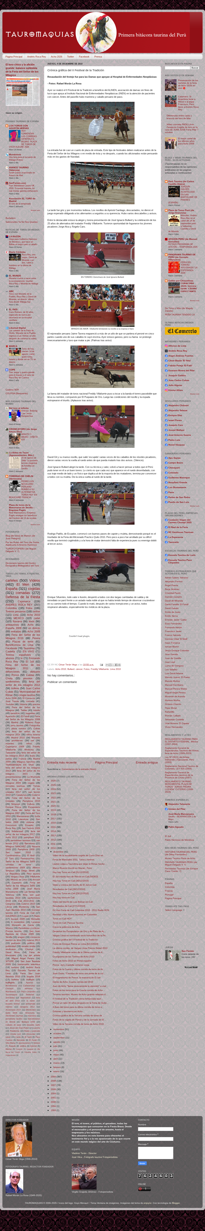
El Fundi (33, 1040)
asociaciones (24, 1043)
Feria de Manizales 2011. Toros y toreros (73, 859)
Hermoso (29, 988)
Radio (37, 916)
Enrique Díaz (175, 415)
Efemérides (31, 1010)
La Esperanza (175, 537)
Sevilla (9, 937)
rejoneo (9, 1007)
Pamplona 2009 (26, 849)
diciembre (58, 852)
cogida (31, 783)
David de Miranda (174, 601)
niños (29, 743)
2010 (54, 848)
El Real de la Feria (178, 527)
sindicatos (11, 949)
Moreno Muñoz (172, 700)
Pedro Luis (174, 440)
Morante (36, 737)
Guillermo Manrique (179, 477)
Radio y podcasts (32, 1031)
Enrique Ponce (13, 807)
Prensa (98, 56)
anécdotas (10, 998)
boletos (15, 979)
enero (56, 1071)
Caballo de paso (13, 1025)
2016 (54, 823)
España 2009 (13, 628)
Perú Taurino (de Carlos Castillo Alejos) (181, 182)
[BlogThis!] (110, 664)
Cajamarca (24, 601)
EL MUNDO (15, 276)
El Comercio (29, 698)
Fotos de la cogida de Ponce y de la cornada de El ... (79, 1020)
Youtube (10, 704)
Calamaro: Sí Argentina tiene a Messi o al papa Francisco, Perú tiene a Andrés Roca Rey (188, 103)
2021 (54, 802)
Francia (22, 759)
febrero (57, 1067)
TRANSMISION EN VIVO (20, 765)
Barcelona (30, 843)
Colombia (11, 608)
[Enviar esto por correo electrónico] (107, 664)
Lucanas (35, 922)
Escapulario (34, 807)
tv (22, 658)
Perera (36, 638)
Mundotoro (15, 154)
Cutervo (36, 795)
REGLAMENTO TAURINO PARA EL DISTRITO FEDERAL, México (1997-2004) (181, 741)
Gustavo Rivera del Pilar (181, 370)
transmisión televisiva (29, 964)
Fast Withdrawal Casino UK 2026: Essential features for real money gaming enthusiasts (23, 188)
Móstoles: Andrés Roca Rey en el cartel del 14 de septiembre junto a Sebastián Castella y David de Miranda (182, 223)
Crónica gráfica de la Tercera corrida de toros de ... (79, 1015)
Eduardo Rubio (31, 1052)
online (36, 611)
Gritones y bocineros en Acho (67, 1011)
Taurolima (29, 648)
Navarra (17, 621)
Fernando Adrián (173, 627)
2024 (54, 789)
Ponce (15, 675)
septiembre (59, 1037)
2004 (54, 1093)
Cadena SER (12, 390)
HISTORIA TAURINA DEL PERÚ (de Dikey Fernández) (181, 853)
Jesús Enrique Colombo (177, 650)
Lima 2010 (115, 669)
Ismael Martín (172, 647)
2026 (54, 781)
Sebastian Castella (174, 719)
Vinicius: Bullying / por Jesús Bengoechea (29, 413)
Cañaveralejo (29, 986)
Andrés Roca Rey (36, 56)
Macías (9, 1049)
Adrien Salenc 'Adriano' (177, 578)
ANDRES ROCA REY (19, 604)
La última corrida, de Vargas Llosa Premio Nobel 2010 (80, 948)
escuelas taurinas (15, 786)
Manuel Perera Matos (176, 689)
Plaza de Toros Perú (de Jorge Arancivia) (181, 211)
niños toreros (33, 734)
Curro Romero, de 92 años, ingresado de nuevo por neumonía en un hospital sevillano (21, 316)
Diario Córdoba (17, 252)
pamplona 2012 (32, 837)
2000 (54, 1102)
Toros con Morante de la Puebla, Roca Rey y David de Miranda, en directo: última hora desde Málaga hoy (22, 298)
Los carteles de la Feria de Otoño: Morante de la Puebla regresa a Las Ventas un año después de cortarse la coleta (22, 334)
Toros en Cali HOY (62, 919)
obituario (35, 671)
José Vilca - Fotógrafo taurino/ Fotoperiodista (95, 1157)
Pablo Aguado (176, 827)
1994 (54, 1106)
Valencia (10, 895)
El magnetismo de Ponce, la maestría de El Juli (76, 977)
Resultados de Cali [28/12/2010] (69, 889)
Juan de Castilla (173, 658)
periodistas (30, 1004)
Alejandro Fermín (174, 581)
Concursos (11, 825)
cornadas (23, 593)
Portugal (169, 895)
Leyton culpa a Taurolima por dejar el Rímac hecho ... (80, 864)
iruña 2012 (11, 837)
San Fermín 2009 (31, 828)
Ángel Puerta (171, 585)
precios (36, 704)
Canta (18, 1037)
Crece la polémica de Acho (66, 927)
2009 (54, 1077)
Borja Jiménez (172, 589)
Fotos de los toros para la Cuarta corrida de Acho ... (79, 990)
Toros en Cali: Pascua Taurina (68, 923)
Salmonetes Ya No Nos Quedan (22, 222)
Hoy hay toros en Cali (63, 897)
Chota (9, 678)
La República (13, 874)
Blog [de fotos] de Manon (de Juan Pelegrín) (20, 537)
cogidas (34, 589)
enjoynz (148, 1203)
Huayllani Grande (177, 482)
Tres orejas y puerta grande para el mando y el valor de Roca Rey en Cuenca (21, 375)
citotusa (30, 822)
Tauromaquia (11, 995)
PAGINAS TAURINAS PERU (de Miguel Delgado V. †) (181, 863)
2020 (54, 806)
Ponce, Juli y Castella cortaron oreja (71, 965)
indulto (36, 710)
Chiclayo (9, 988)
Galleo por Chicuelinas (180, 281)
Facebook (84, 56)
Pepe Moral (171, 708)
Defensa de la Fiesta (23, 597)
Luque (25, 916)
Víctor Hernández (174, 727)
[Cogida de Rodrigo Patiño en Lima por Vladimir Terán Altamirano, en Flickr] (102, 590)
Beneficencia (11, 986)
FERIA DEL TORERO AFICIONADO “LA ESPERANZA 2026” (189, 267)
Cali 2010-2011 (26, 901)
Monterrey (24, 907)
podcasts (15, 943)
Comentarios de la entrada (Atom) (79, 769)
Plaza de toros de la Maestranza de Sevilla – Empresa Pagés (22, 507)
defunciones (13, 671)
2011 (53, 844)
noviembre (59, 1029)
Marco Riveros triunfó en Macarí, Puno (72, 868)
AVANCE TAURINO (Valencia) (19, 168)
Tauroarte (173, 542)
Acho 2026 (56, 56)
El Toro (10, 858)
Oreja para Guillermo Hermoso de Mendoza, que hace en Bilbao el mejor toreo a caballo (23, 242)
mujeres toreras (13, 1004)
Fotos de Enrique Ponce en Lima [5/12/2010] (75, 944)
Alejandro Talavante (179, 804)
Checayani (174, 468)
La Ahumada (33, 777)
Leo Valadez (171, 669)
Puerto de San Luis (178, 502)
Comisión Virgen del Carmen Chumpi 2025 (180, 521)
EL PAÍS (13, 309)
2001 (54, 1098)
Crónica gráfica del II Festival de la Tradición (75, 939)
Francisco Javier (173, 631)
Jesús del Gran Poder (19, 1028)
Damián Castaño (173, 597)
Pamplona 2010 (31, 801)
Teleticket (30, 995)
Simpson (15, 804)
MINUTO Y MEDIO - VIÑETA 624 (29, 437)
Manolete (21, 1040)
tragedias (30, 713)
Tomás (36, 786)
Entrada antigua (147, 762)
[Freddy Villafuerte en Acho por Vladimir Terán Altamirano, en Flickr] (102, 447)
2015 (54, 827)
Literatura (23, 819)
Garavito (19, 1049)
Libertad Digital (17, 328)
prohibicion (17, 740)
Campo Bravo (175, 463)
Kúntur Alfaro (175, 390)
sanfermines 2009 (15, 867)
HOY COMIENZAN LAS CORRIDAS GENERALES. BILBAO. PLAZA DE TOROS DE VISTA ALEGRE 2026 (23, 139)
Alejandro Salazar (177, 410)
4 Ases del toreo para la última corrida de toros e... (78, 1007)
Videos (34, 580)
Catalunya (21, 795)
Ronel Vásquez (176, 445)
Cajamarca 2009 (15, 746)
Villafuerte (35, 876)
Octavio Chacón (173, 704)
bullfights (10, 982)
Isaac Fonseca (172, 643)
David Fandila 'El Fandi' (177, 604)
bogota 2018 (33, 976)
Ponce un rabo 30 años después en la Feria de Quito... (80, 1003)
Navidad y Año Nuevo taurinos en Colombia (75, 914)
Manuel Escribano (174, 685)
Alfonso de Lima (18, 879)
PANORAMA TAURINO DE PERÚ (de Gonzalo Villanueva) (182, 257)
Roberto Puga (32, 722)
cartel (37, 618)
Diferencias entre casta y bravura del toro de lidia (179, 116)
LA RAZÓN (14, 236)
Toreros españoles (18, 654)
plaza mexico (19, 728)
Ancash (36, 879)
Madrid (14, 722)
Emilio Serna (171, 616)
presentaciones (13, 777)
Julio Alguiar (175, 385)
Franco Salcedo (173, 635)
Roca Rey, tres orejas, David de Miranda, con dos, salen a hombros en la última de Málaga (23, 261)
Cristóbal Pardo (173, 593)
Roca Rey (11, 828)
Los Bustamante (177, 487)
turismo (15, 967)
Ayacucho (11, 716)
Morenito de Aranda (175, 696)
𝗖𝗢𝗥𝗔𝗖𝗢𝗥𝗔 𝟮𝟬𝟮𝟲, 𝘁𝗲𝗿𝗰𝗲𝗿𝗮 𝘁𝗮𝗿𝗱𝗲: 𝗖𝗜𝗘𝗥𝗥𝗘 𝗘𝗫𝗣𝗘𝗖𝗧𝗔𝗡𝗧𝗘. (189, 287)
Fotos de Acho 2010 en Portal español (72, 961)
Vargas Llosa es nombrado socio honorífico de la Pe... (80, 935)
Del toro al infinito (19, 408)
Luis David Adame (174, 673)
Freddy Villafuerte (100, 669)
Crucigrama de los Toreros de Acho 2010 (73, 956)
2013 (54, 835)
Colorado (173, 472)
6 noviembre (18, 922)
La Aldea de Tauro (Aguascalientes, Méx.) (21, 453)
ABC (11, 291)
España (11, 589)
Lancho (36, 1028)
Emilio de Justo (172, 612)
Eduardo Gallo (33, 1025)
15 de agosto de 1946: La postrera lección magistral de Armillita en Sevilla (29, 463)
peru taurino (17, 725)
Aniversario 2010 (13, 1010)
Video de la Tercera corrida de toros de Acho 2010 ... (79, 1024)
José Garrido (171, 654)
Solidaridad (17, 831)
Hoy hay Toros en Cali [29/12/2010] (71, 893)
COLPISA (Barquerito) (17, 393)
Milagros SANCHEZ (16, 846)
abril (55, 1059)
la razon (31, 1001)
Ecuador (29, 825)
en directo (34, 628)
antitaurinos (12, 624)
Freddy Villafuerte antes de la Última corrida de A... (78, 952)
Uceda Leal (15, 1034)
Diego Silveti (28, 870)
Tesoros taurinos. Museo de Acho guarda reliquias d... (80, 994)
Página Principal (13, 56)
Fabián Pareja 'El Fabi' (180, 365)
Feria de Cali (27, 913)
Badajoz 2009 (28, 1022)
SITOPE (10, 961)
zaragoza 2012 (27, 1007)
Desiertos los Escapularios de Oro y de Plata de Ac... (79, 931)
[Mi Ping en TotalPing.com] (191, 967)
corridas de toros (18, 864)
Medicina (29, 749)
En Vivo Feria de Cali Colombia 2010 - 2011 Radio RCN (81, 910)
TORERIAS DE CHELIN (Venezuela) (21, 477)
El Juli (30, 661)
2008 (54, 1081)
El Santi (28, 1037)
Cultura (30, 804)
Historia (23, 704)
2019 (54, 810)
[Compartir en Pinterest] (119, 664)
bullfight (30, 979)
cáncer (79, 669)
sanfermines (13, 681)
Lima (16, 614)
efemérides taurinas (14, 1016)
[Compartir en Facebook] (116, 664)
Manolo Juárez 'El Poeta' (177, 677)
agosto (57, 1042)
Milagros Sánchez (26, 762)
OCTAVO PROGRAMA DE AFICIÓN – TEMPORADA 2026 (182, 245)
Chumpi (29, 949)
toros (31, 621)
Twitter (70, 56)
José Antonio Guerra (179, 435)
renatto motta (28, 946)
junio (56, 1050)
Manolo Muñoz (172, 681)
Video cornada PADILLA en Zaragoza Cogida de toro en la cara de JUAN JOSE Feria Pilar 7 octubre (181, 128)
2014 (54, 831)
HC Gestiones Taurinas (180, 532)
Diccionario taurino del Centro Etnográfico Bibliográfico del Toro (22, 564)
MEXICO (19, 618)
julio (55, 1046)
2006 (54, 1089)
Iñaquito (12, 1046)
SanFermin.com (17, 183)
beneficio (15, 713)
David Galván (172, 608)
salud (8, 1037)
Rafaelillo (169, 712)
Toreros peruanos (16, 611)
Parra (171, 492)
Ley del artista (32, 955)
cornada (30, 701)
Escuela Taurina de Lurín (182, 555)
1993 (54, 1110)
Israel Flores (175, 420)
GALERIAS (11, 916)
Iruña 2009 (12, 889)
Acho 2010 (60, 669)
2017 (54, 818)
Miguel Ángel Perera (23, 958)
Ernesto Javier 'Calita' (176, 620)
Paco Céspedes (28, 992)
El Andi (31, 855)
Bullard (70, 669)
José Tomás (12, 701)
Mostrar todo (35, 210)
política (23, 1046)
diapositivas (25, 998)
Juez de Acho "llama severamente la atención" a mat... (80, 986)
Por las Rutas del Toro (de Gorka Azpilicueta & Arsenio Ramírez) (22, 543)
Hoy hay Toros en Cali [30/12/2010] (71, 881)
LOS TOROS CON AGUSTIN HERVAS (19, 127)
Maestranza (11, 992)
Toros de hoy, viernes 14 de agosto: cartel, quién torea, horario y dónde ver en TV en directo (22, 355)
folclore (37, 1043)
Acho (30, 624)
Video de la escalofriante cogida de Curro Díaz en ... (79, 855)
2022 (54, 797)
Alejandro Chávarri (178, 405)
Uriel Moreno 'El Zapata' (177, 723)
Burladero (11, 218)
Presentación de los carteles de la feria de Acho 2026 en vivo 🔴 (188, 84)
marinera (32, 1016)
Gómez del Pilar (176, 809)
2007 (54, 1085)
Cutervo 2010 (28, 904)
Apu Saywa (174, 458)
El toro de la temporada (20, 204)
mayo (56, 1054)
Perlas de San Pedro (179, 497)
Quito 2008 (11, 1013)
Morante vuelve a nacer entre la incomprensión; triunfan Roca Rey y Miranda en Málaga (23, 281)
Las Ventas (29, 892)
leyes (32, 756)
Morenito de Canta (23, 925)
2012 (54, 840)
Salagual (30, 1049)
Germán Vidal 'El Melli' (176, 639)
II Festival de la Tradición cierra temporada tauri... (78, 999)
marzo (56, 1063)
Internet (33, 1046)
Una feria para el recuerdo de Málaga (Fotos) (22, 158)
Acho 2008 (11, 698)
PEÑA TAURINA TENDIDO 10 (180, 314)
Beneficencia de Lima (19, 644)
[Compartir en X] (113, 664)
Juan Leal (170, 662)
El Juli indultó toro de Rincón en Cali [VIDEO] (75, 876)
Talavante (11, 753)
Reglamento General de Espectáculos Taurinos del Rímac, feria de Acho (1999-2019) (182, 750)
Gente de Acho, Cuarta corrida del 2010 (73, 982)
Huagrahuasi (11, 1055)
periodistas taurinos (21, 840)
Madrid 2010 (18, 737)
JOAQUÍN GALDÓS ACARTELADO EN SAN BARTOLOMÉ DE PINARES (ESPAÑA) (182, 194)
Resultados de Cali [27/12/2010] (69, 906)
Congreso (11, 904)
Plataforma (14, 1031)
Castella (10, 651)
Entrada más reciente (62, 762)
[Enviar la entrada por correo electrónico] (101, 664)
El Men (22, 584)
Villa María (10, 1043)
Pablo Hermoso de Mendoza (179, 840)
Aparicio (29, 983)
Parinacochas (27, 858)
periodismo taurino (14, 1019)
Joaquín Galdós (177, 375)
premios (27, 678)
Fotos (87, 669)
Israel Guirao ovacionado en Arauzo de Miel (22, 174)
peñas (9, 759)
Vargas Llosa (17, 876)
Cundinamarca (13, 855)
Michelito (35, 919)
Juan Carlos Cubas (178, 380)
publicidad (11, 946)
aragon (21, 937)
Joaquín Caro (175, 425)
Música (9, 928)
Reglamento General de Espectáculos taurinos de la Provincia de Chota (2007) (179, 775)
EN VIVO (28, 651)
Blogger (176, 1203)
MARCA (13, 346)
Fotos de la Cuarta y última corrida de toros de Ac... (79, 969)
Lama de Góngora (174, 666)
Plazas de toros (22, 641)
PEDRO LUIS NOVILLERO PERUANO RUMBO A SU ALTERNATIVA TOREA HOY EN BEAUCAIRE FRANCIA (23, 489)
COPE (12, 370)
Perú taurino (33, 874)
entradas (16, 631)
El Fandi (25, 716)
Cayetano (17, 883)
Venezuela (29, 1013)
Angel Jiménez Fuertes (180, 356)
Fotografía (34, 725)
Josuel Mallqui (176, 430)
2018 (54, 814)
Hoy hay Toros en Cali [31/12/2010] (71, 872)
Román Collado (173, 716)
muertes (10, 743)
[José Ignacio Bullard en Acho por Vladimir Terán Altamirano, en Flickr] (102, 524)
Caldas (30, 675)
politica (30, 943)
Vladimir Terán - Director (84, 1153)
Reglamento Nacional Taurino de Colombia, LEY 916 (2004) (181, 767)
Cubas (36, 728)
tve (32, 740)
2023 (54, 793)
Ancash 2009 (18, 919)
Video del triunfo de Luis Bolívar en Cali (73, 902)
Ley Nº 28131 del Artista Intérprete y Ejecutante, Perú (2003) (179, 760)
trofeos (15, 688)
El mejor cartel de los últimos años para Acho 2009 (187, 141)
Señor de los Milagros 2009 (20, 861)
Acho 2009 (33, 631)
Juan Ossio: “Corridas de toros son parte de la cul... (79, 973)
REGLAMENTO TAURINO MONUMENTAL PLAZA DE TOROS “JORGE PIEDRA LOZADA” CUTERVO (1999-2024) (179, 786)
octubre (57, 1033)
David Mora (13, 952)
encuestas (30, 1034)
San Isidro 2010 (18, 852)
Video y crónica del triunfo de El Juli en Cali (74, 885)
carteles (12, 580)
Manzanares (22, 816)
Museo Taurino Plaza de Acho (180, 858)
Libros (9, 907)
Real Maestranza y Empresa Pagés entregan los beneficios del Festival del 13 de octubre (23, 515)
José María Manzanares (181, 814)
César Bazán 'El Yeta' (179, 360)
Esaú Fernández (173, 623)
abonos (10, 658)
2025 (54, 785)
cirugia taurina (27, 695)
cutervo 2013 (33, 940)
